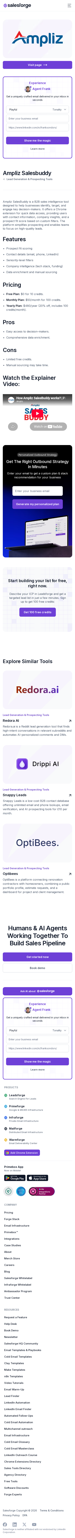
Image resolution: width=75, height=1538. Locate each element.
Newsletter (11, 1337)
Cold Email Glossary (17, 1442)
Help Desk (10, 1323)
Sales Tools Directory (17, 1468)
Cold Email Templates (18, 1356)
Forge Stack (11, 1219)
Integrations (11, 1238)
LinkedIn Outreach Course (20, 1455)
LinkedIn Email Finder (17, 1409)
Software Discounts (16, 1487)
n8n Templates (13, 1376)
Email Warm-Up (14, 1389)
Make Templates (14, 1369)
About (8, 1251)
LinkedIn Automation (17, 1402)
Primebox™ (11, 1232)
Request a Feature (15, 1317)
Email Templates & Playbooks (22, 1350)
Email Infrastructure (16, 1225)
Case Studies (12, 1245)
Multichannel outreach (18, 1428)
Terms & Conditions (52, 1510)
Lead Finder (11, 1396)
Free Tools (10, 1481)
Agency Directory (15, 1474)
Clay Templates (14, 1363)
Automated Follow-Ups (18, 1415)
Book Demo (11, 1330)
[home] (17, 5)
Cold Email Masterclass (19, 1448)
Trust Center (12, 1297)
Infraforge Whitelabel (17, 1284)
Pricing (8, 1212)
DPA (24, 1515)
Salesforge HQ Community (21, 1343)
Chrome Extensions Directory (22, 1461)
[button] (69, 5)
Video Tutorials (13, 1383)
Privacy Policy (11, 1515)
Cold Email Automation (18, 1422)
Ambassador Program (18, 1291)
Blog (7, 1271)
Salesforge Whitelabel (18, 1278)
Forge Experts (13, 1494)
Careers (9, 1265)
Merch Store (12, 1258)
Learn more (38, 148)
